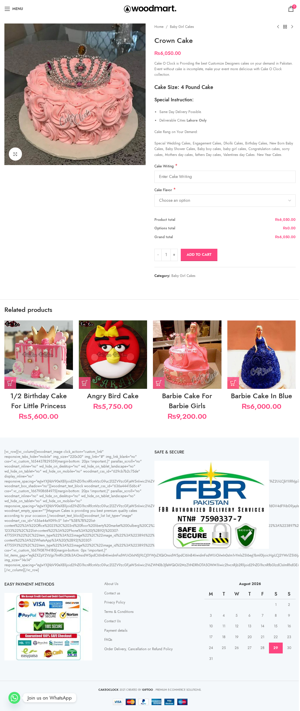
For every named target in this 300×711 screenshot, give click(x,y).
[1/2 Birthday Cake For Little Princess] (38, 354)
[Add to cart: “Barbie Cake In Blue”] (233, 383)
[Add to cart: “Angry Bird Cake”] (85, 383)
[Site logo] (150, 8)
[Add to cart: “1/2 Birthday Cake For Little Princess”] (10, 383)
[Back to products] (285, 27)
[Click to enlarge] (15, 154)
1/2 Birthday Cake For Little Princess (38, 401)
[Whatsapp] (14, 698)
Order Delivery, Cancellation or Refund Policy (138, 649)
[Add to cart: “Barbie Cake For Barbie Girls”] (159, 383)
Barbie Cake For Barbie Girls (187, 401)
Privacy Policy (114, 602)
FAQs (108, 639)
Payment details (115, 630)
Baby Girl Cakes (182, 26)
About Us (111, 583)
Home (158, 26)
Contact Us (112, 621)
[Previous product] (278, 27)
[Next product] (292, 27)
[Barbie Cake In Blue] (261, 354)
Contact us (112, 593)
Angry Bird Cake (113, 396)
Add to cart (199, 254)
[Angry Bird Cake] (113, 354)
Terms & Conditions (119, 611)
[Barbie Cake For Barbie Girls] (187, 354)
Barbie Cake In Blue (261, 396)
